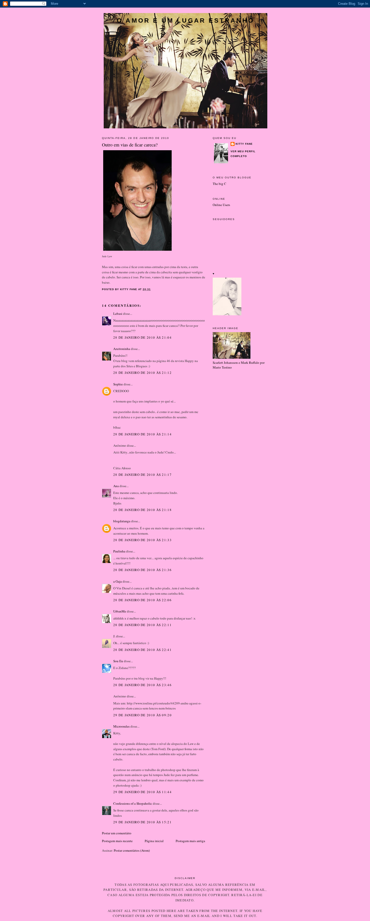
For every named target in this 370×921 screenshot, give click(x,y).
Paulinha (119, 551)
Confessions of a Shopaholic (132, 803)
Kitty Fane (244, 143)
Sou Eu (118, 661)
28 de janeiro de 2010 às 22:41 (142, 649)
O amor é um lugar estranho (185, 20)
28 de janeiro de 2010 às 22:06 (142, 600)
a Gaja (117, 581)
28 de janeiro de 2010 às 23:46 (142, 685)
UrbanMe (119, 611)
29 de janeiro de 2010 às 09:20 (142, 715)
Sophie (118, 384)
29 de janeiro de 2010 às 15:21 (142, 822)
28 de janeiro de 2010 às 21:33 (142, 540)
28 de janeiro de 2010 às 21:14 (142, 434)
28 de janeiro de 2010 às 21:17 (142, 474)
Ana (116, 486)
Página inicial (154, 841)
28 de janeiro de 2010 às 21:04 (142, 337)
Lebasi (117, 313)
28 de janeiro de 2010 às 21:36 (142, 570)
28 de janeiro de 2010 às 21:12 (142, 372)
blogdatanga (121, 521)
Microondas (121, 726)
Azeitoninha (121, 348)
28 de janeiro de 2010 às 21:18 (142, 509)
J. (114, 636)
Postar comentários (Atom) (132, 850)
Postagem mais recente (117, 841)
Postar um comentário (116, 833)
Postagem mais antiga (190, 841)
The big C (219, 183)
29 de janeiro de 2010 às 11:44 (142, 792)
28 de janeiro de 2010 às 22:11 (142, 625)
